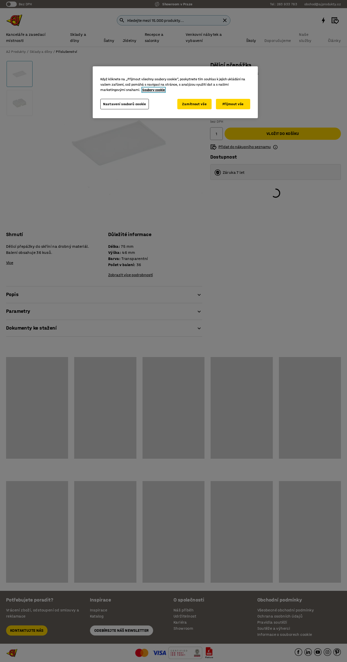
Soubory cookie (153, 90)
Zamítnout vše (194, 104)
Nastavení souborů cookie (124, 104)
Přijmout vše (233, 104)
